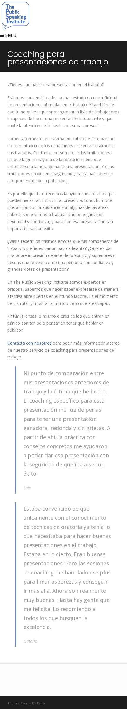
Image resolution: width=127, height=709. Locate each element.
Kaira (41, 703)
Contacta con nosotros (29, 343)
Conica (26, 703)
